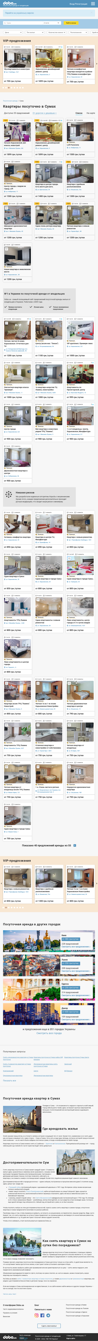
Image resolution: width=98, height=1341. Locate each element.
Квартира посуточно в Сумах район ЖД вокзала (48, 1058)
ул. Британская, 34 (43, 189)
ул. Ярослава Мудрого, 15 (77, 393)
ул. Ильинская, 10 (75, 709)
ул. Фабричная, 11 (75, 148)
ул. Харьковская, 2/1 (75, 434)
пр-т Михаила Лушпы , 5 (14, 393)
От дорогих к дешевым (44, 113)
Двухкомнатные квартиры (43, 1076)
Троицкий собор (15, 1187)
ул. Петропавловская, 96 (45, 346)
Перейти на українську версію (19, 13)
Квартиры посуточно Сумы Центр (76, 1057)
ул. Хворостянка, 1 (12, 832)
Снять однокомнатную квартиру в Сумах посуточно (18, 1058)
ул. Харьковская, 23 (44, 582)
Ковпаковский (8, 1071)
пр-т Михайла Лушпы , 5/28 (15, 623)
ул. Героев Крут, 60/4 (44, 751)
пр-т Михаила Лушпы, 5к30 (46, 393)
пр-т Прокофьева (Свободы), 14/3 (80, 540)
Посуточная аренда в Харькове (77, 1316)
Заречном (49, 1144)
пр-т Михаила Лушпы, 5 (45, 434)
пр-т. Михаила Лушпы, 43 (14, 231)
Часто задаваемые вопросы (13, 1309)
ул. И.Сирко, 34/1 (74, 751)
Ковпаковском (59, 1144)
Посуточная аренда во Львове (77, 1308)
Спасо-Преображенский (34, 1191)
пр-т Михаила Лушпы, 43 (45, 229)
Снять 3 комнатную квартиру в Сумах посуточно (17, 1065)
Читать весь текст (9, 1294)
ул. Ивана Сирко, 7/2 (13, 792)
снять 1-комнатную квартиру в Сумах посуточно (35, 1279)
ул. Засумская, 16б (75, 792)
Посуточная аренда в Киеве (76, 1305)
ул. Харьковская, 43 (12, 540)
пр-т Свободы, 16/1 (12, 892)
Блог (37, 1305)
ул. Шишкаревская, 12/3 (77, 625)
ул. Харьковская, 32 (12, 579)
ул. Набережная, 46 (12, 476)
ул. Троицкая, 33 (74, 582)
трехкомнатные (78, 1279)
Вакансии (6, 1316)
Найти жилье (71, 23)
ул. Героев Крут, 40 (75, 231)
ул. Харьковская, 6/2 (13, 432)
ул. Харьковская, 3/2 (13, 72)
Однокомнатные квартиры (12, 1076)
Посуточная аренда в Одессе (76, 1312)
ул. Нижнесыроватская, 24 (46, 709)
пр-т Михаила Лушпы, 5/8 (77, 74)
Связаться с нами (43, 1309)
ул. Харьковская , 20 (13, 275)
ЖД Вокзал (68, 1071)
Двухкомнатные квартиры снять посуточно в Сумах (46, 1065)
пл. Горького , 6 (11, 667)
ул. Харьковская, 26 (44, 625)
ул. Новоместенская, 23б (46, 74)
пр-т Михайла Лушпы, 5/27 (15, 748)
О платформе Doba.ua (13, 1305)
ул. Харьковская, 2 (43, 148)
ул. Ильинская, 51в (75, 189)
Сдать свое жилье (49, 1326)
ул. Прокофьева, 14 (43, 542)
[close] (91, 12)
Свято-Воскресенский (43, 1198)
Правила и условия (10, 1313)
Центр (36, 1071)
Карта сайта (70, 1338)
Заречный (68, 1064)
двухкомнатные (65, 1279)
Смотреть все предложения (75, 946)
